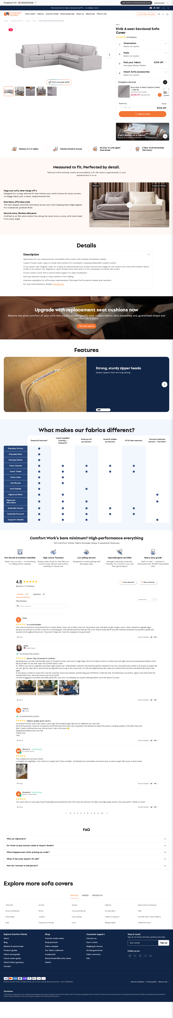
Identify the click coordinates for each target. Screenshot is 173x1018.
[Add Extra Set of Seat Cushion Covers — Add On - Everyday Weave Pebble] (160, 95)
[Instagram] (130, 956)
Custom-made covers (54, 938)
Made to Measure (112, 917)
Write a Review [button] (149, 582)
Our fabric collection (54, 950)
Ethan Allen (10, 917)
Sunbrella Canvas (15, 508)
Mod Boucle (16, 483)
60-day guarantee (94, 950)
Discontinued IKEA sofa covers (58, 958)
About (6, 938)
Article (41, 905)
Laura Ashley (77, 917)
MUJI (74, 923)
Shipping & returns (94, 946)
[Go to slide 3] (30, 91)
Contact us (91, 938)
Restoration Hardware (147, 905)
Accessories (50, 954)
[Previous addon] (160, 82)
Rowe (41, 911)
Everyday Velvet (15, 454)
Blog (6, 942)
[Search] (163, 14)
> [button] (107, 813)
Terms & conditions (137, 982)
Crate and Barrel (78, 911)
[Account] (167, 8)
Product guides (10, 950)
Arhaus (74, 905)
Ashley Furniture (144, 923)
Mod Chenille (15, 489)
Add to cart (144, 114)
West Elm (9, 905)
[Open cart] (167, 14)
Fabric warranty (93, 954)
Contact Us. (58, 284)
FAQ (88, 958)
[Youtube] (150, 956)
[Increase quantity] (129, 107)
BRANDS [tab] (74, 895)
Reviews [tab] (20, 594)
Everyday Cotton (15, 448)
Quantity (123, 104)
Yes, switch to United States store (136, 3)
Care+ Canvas (15, 466)
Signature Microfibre (11, 501)
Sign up (163, 943)
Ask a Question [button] (128, 582)
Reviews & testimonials (13, 946)
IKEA (7, 923)
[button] (142, 45)
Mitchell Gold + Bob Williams (149, 917)
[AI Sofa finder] (159, 14)
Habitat (108, 905)
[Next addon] (165, 82)
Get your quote (86, 326)
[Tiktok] (145, 956)
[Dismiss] (167, 2)
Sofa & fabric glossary (14, 962)
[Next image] (109, 55)
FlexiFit (48, 962)
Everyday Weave (15, 460)
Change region (159, 3)
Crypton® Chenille (15, 520)
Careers (7, 966)
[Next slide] (164, 384)
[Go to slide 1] (8, 91)
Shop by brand (51, 942)
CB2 (139, 911)
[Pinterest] (135, 956)
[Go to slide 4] (41, 91)
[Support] (163, 8)
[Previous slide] (8, 384)
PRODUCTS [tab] (97, 895)
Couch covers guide (12, 958)
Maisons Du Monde (46, 923)
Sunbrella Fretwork (15, 514)
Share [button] (21, 637)
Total (164, 104)
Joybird (42, 917)
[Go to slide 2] (19, 91)
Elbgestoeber (110, 923)
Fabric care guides (12, 954)
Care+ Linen (15, 477)
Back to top (163, 982)
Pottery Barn (110, 911)
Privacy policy (151, 982)
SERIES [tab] (85, 895)
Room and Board (12, 911)
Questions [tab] (37, 594)
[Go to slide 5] (52, 91)
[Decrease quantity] (121, 107)
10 (102, 813)
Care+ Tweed (15, 472)
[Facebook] (140, 956)
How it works (91, 942)
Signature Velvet (15, 495)
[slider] (129, 204)
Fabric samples (51, 946)
